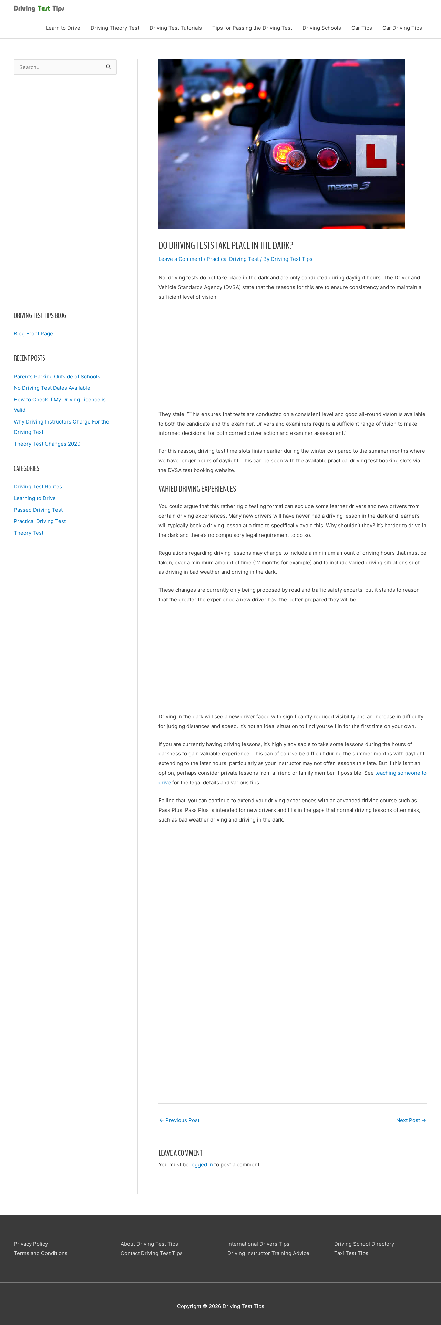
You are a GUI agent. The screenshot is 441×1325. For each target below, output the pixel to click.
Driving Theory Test (115, 27)
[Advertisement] (65, 192)
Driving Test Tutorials (176, 27)
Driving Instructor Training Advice (268, 1253)
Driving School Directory (364, 1244)
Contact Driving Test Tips (152, 1253)
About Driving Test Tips (149, 1244)
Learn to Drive (63, 27)
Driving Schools (321, 27)
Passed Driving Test (38, 510)
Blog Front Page (33, 333)
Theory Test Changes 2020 (47, 443)
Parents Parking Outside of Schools (57, 376)
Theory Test (28, 533)
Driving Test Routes (38, 486)
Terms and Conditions (41, 1253)
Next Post (411, 1120)
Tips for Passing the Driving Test (252, 27)
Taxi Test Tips (351, 1253)
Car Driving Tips (402, 27)
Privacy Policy (31, 1244)
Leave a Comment (180, 259)
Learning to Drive (35, 498)
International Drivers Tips (258, 1244)
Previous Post (179, 1120)
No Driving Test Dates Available (52, 388)
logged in (201, 1164)
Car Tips (361, 27)
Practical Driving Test (40, 521)
